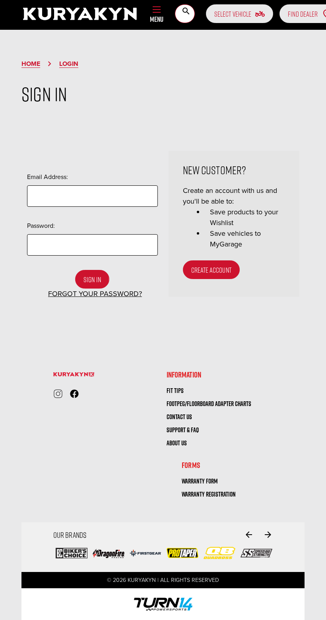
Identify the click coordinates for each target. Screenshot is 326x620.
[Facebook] (74, 394)
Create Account (211, 270)
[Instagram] (58, 394)
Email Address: (47, 176)
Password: (41, 225)
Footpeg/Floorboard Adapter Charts (209, 403)
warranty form (200, 481)
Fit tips (175, 390)
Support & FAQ (183, 430)
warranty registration (209, 494)
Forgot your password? (95, 294)
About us (177, 443)
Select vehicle (239, 13)
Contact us (179, 416)
